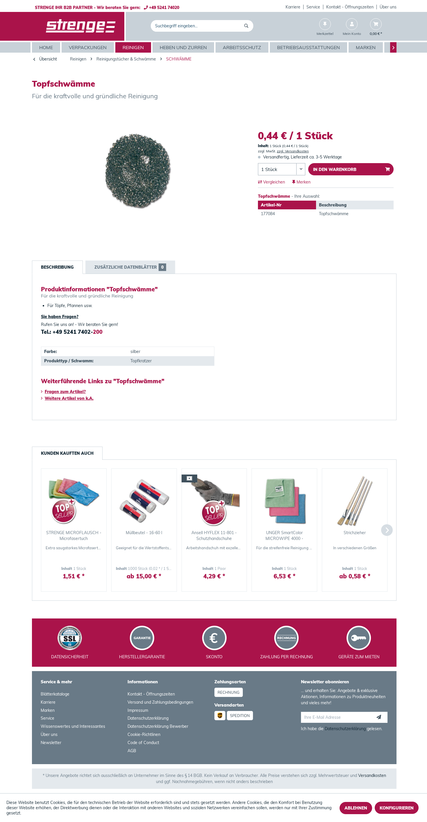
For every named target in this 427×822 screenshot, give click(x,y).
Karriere (293, 7)
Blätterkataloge (55, 694)
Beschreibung (57, 267)
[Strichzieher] (354, 501)
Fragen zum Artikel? (65, 391)
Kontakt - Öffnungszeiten (350, 7)
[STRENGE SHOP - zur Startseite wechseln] (81, 26)
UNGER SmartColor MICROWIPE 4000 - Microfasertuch (284, 535)
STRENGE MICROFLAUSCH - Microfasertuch (73, 535)
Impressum (138, 710)
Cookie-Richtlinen (144, 734)
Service (313, 7)
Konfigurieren (397, 808)
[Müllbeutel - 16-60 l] (144, 501)
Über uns (388, 7)
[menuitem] (293, 7)
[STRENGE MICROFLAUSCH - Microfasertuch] (74, 501)
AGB (132, 750)
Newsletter (51, 742)
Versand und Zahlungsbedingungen (160, 702)
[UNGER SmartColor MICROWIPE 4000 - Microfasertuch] (284, 501)
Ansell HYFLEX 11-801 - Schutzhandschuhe (214, 535)
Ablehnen (356, 808)
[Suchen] (247, 26)
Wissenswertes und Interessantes (73, 726)
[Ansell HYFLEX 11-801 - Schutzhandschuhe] (214, 501)
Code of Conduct (143, 742)
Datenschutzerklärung (148, 718)
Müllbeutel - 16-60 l (144, 532)
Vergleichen (273, 182)
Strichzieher (355, 532)
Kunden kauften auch (67, 453)
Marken (48, 710)
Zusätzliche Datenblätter (129, 267)
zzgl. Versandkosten (293, 151)
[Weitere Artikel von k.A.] (386, 113)
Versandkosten (372, 775)
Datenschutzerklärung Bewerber (158, 726)
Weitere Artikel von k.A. (69, 398)
